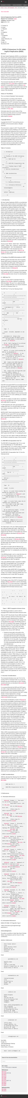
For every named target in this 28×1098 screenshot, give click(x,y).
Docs (6, 7)
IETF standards (11, 7)
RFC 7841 (10, 108)
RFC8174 (3, 252)
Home (2, 7)
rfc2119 (13, 810)
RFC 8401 (17, 911)
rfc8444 (10, 116)
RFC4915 (7, 344)
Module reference (17, 5)
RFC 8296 (22, 898)
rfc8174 (13, 871)
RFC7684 (6, 274)
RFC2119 (21, 250)
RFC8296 (10, 241)
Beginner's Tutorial (6, 5)
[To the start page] (4, 1096)
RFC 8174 (4, 866)
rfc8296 (13, 902)
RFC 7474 (20, 842)
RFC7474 (4, 697)
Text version (4, 11)
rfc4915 (13, 833)
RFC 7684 (22, 855)
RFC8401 (20, 367)
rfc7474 (13, 846)
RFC (16, 7)
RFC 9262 (4, 1089)
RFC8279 (15, 268)
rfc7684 (13, 859)
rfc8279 (13, 887)
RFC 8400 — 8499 (21, 7)
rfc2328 (13, 820)
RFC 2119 (7, 804)
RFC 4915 (12, 829)
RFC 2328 (11, 83)
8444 (15, 18)
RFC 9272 (4, 1090)
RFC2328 (21, 683)
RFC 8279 (9, 881)
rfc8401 (13, 915)
